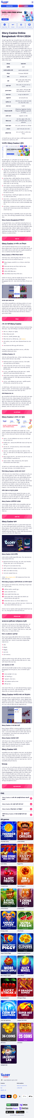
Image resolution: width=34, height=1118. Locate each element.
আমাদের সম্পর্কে (3, 1085)
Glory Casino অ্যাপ (10, 577)
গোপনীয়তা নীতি (19, 1088)
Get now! (5, 19)
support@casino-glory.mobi (10, 1080)
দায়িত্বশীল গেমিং (3, 1090)
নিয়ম (1, 1088)
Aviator (23, 339)
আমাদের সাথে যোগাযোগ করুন (22, 1085)
